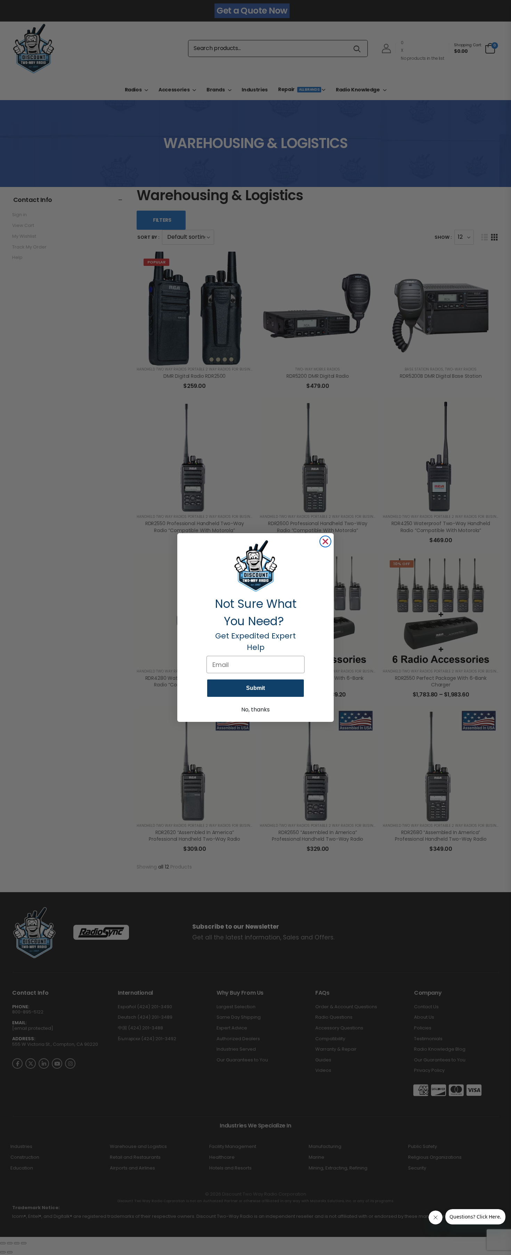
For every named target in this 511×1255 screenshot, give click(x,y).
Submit (255, 688)
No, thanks (255, 710)
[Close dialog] (325, 541)
